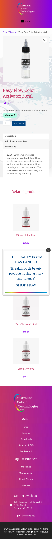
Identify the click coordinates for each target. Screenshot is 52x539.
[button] (48, 250)
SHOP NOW (26, 285)
